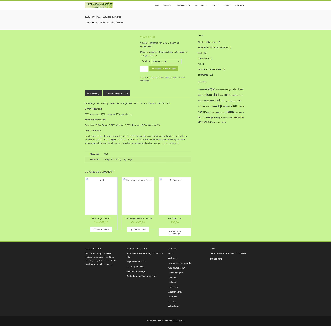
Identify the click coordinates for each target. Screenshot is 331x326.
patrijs (214, 112)
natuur (202, 111)
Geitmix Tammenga (135, 271)
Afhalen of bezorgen (207, 42)
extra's (201, 101)
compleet (205, 95)
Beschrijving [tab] (93, 93)
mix (244, 106)
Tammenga (96, 22)
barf (217, 89)
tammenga (144, 81)
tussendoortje (226, 118)
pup (224, 112)
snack (241, 112)
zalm (223, 122)
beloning (222, 89)
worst (218, 122)
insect (208, 106)
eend (226, 94)
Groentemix (203, 58)
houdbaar (202, 106)
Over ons (215, 5)
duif (221, 95)
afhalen (172, 282)
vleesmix (207, 122)
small (236, 112)
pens (219, 112)
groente (228, 101)
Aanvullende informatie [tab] (117, 93)
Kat (199, 64)
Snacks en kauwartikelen (210, 69)
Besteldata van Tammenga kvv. (141, 276)
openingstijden (176, 272)
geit (217, 100)
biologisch (229, 89)
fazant (206, 101)
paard (208, 112)
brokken (239, 89)
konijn (229, 106)
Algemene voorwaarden (180, 263)
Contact (227, 5)
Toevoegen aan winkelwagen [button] (175, 232)
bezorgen (173, 287)
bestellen (173, 277)
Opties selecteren (101, 230)
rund (183, 77)
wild (213, 122)
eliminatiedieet (237, 95)
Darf (200, 53)
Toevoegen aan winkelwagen (163, 68)
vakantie (238, 117)
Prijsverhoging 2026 (136, 262)
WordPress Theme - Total (157, 321)
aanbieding (201, 89)
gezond (223, 101)
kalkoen (214, 106)
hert (239, 100)
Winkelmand (239, 5)
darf (216, 94)
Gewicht (146, 61)
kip (174, 77)
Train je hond (216, 259)
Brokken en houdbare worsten (212, 47)
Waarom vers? (200, 5)
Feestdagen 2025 (134, 266)
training (217, 118)
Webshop (167, 5)
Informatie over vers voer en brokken (228, 253)
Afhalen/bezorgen (183, 5)
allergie (210, 89)
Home (157, 5)
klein (224, 106)
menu (240, 106)
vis (199, 122)
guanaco (234, 101)
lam (178, 77)
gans (212, 101)
